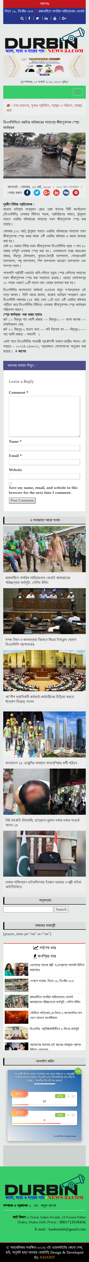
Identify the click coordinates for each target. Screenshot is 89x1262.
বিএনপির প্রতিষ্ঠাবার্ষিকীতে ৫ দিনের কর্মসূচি (54, 1029)
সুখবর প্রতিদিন (40, 105)
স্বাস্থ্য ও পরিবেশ (61, 105)
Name (15, 441)
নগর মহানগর (21, 105)
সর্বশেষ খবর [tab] (47, 947)
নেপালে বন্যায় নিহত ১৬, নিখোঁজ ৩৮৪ (52, 981)
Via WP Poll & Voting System (65, 1136)
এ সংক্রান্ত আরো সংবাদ (45, 520)
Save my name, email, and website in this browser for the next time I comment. (43, 490)
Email (15, 455)
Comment (18, 392)
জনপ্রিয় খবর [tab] (46, 956)
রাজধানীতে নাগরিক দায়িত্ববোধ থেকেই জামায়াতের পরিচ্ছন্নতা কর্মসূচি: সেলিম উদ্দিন (37, 580)
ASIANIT (47, 1257)
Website (15, 470)
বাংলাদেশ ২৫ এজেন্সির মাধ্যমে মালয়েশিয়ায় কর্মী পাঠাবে (41, 763)
